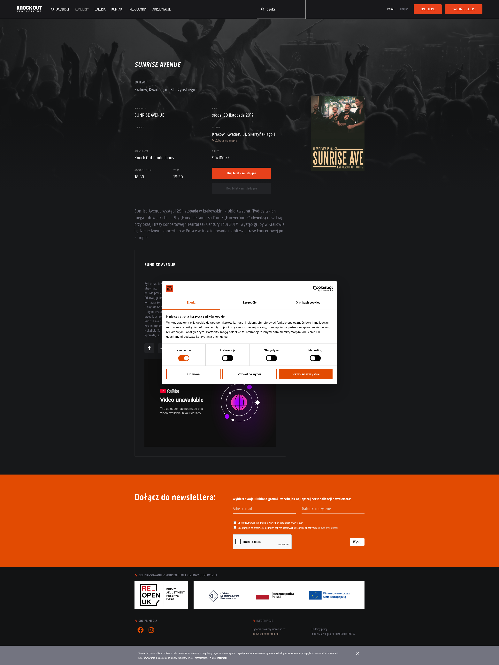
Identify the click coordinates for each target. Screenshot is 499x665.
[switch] (227, 358)
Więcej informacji (218, 658)
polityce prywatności (328, 527)
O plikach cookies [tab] (308, 302)
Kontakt (117, 9)
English (404, 9)
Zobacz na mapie (225, 140)
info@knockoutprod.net (266, 634)
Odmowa (193, 374)
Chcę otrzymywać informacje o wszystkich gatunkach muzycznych (270, 522)
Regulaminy (138, 9)
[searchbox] (322, 509)
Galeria (100, 9)
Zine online (428, 9)
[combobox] (333, 509)
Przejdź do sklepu (463, 9)
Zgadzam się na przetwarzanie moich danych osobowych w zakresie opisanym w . (288, 527)
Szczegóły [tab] (249, 302)
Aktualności (60, 9)
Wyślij (357, 542)
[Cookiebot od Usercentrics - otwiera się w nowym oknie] (316, 288)
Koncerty (82, 9)
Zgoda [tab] (191, 302)
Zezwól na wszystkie (306, 374)
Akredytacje (161, 9)
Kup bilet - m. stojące (241, 173)
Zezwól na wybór (249, 374)
